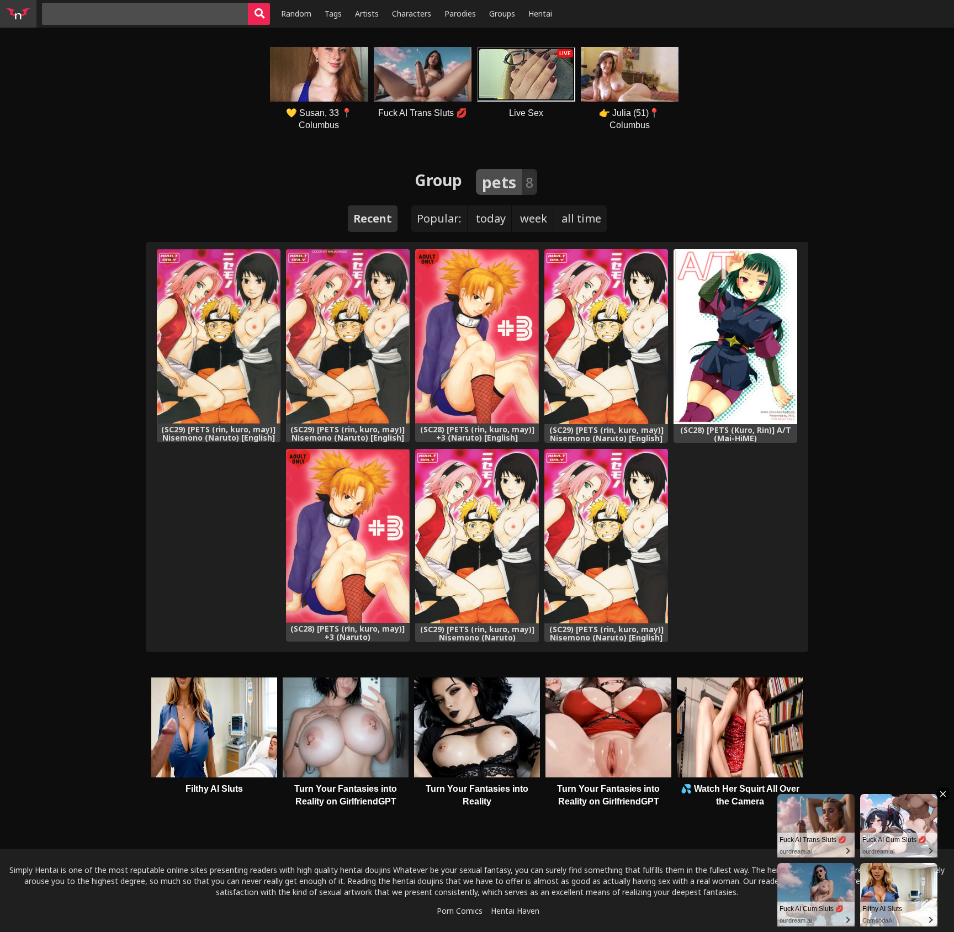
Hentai (540, 13)
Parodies (460, 13)
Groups (502, 13)
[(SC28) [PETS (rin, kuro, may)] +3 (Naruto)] (348, 536)
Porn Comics (460, 910)
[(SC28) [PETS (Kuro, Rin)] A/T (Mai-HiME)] (735, 336)
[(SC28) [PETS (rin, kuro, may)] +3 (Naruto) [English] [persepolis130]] (477, 336)
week (533, 218)
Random (296, 13)
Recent (372, 218)
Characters (411, 13)
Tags (333, 13)
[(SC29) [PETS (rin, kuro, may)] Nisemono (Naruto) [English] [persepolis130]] (218, 336)
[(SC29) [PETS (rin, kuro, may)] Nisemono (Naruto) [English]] (606, 336)
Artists (367, 13)
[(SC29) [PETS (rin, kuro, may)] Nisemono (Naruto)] (477, 536)
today (491, 218)
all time (581, 218)
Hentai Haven (515, 910)
